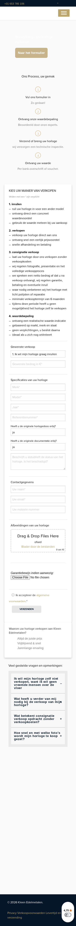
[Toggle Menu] (64, 13)
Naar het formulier (31, 53)
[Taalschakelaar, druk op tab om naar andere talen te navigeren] (54, 3)
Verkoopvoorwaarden (31, 913)
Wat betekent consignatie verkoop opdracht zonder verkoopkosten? (34, 719)
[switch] (68, 915)
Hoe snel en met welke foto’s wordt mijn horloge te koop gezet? (37, 736)
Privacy (12, 913)
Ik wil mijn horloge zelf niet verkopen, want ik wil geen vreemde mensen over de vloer (36, 683)
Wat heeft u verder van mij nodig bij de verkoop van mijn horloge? (38, 702)
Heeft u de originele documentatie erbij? (34, 440)
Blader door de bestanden (38, 547)
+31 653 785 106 (14, 3)
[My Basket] (66, 3)
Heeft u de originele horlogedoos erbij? (33, 426)
